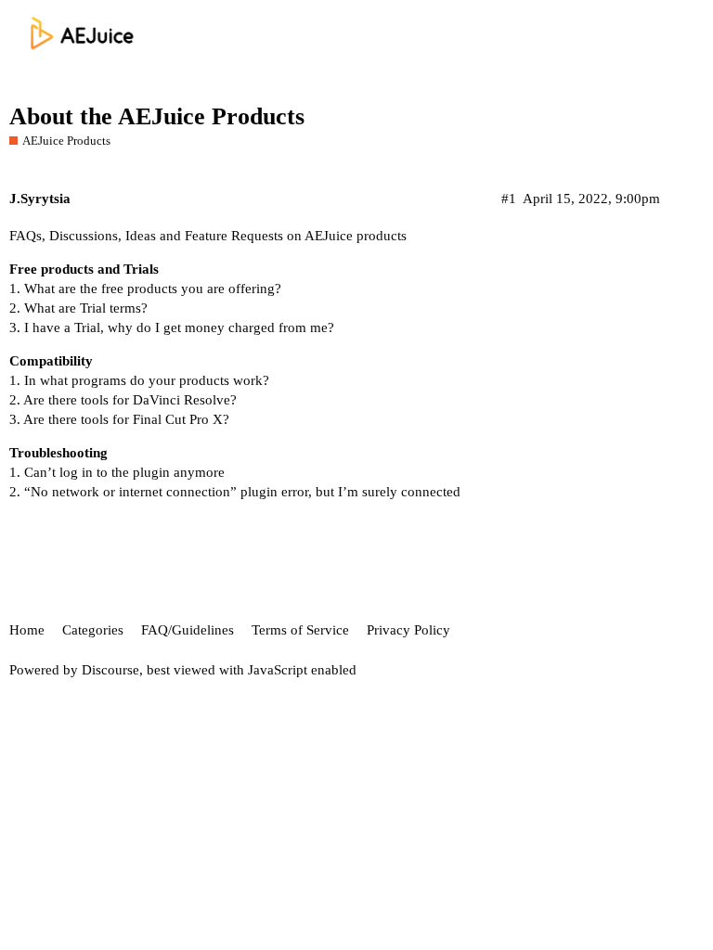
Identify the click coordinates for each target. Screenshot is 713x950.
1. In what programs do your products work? (139, 380)
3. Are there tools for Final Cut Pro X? (119, 419)
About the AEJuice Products (157, 116)
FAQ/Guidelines (187, 630)
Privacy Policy (408, 630)
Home (27, 630)
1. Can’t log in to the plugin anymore (117, 472)
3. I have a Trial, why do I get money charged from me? (171, 327)
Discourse (110, 669)
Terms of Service (300, 630)
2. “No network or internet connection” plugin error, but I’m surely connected (234, 491)
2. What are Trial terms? (78, 308)
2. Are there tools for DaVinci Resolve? (123, 399)
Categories (92, 630)
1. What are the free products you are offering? (145, 288)
